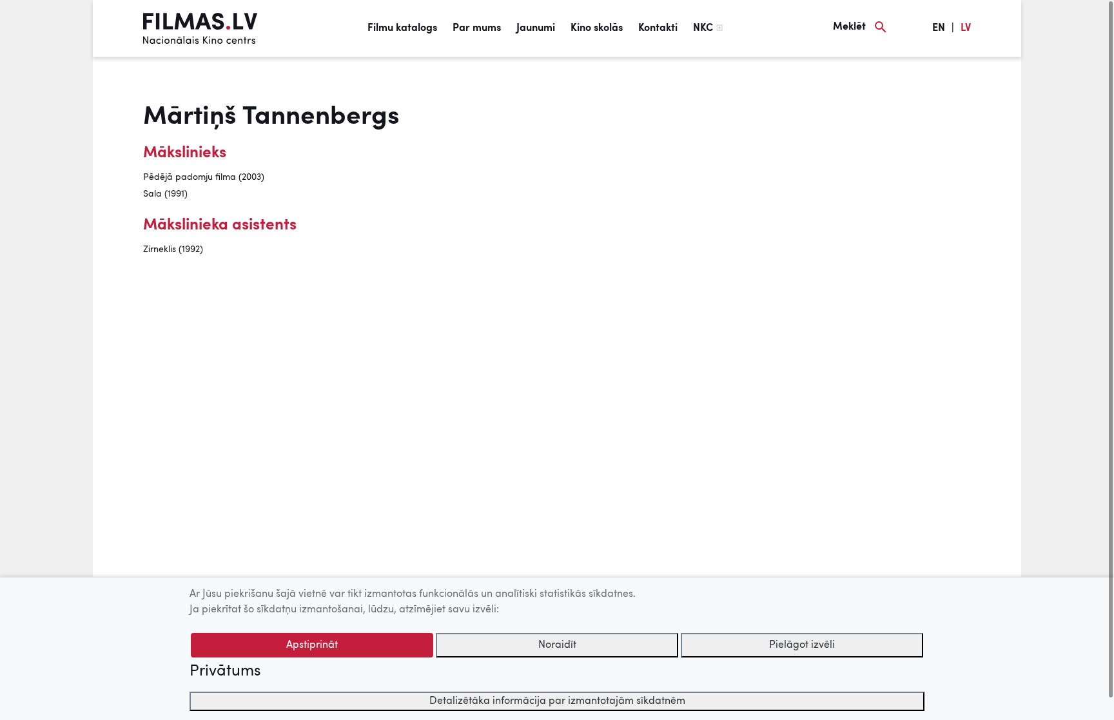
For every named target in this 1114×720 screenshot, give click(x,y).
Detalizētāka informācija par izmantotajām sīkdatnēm (557, 701)
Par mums (477, 28)
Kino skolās (597, 28)
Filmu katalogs (402, 28)
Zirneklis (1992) (173, 249)
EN (938, 28)
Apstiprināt (312, 645)
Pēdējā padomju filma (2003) (203, 177)
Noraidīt (557, 645)
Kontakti (658, 28)
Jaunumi (535, 28)
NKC (703, 28)
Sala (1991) (165, 194)
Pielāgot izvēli (802, 645)
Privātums (225, 671)
